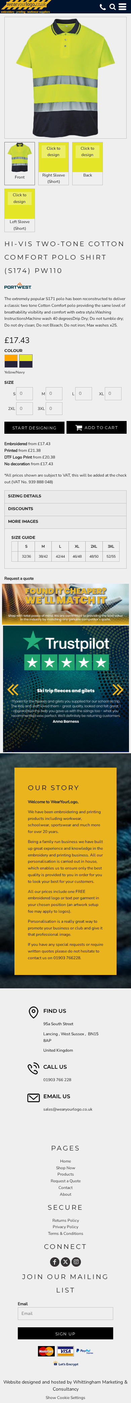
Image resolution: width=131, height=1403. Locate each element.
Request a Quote (66, 1181)
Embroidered (15, 443)
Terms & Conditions (65, 1233)
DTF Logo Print (18, 457)
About (65, 1194)
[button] (112, 6)
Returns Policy (65, 1220)
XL (101, 394)
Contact (65, 1187)
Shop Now (65, 1168)
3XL (41, 408)
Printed (10, 450)
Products (65, 1174)
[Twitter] (65, 1262)
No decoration (17, 464)
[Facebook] (54, 1262)
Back (87, 175)
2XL (11, 408)
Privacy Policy (65, 1227)
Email (23, 1304)
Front (20, 177)
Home (65, 1161)
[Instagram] (76, 1262)
